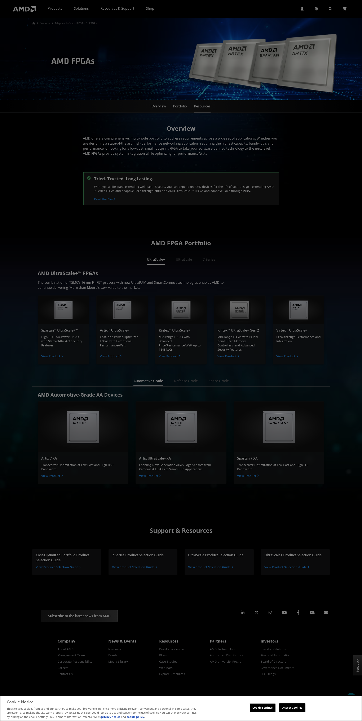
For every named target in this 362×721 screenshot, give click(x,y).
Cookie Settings (262, 707)
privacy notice (110, 716)
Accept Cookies (292, 707)
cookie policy (135, 716)
